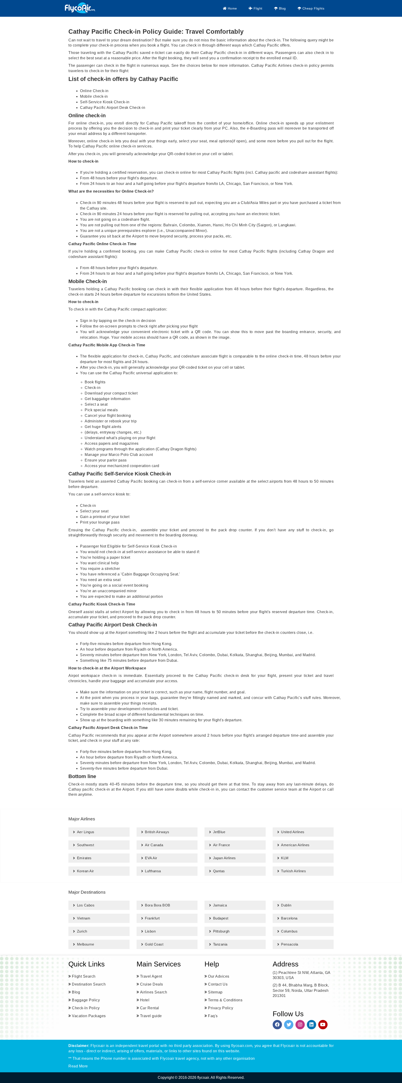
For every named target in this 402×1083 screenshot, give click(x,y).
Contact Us (218, 984)
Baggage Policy (86, 1000)
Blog (282, 8)
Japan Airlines (224, 858)
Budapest (220, 918)
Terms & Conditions (225, 1000)
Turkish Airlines (293, 871)
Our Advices (218, 976)
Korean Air (85, 871)
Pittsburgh (221, 931)
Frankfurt (152, 918)
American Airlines (295, 845)
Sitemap (215, 992)
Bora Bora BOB (157, 905)
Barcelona (289, 918)
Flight (257, 8)
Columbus (289, 931)
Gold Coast (154, 944)
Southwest (85, 845)
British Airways (157, 832)
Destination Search (89, 984)
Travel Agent (151, 976)
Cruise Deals (151, 984)
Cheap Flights (312, 8)
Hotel (145, 1000)
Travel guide (151, 1016)
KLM (285, 858)
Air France (221, 845)
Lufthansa (153, 871)
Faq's (213, 1016)
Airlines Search (153, 992)
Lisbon (150, 931)
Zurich (82, 931)
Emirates (84, 858)
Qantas (219, 871)
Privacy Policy (220, 1008)
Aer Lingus (85, 832)
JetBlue (219, 832)
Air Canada (154, 845)
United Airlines (293, 832)
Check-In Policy (86, 1008)
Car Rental (149, 1008)
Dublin (286, 905)
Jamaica (220, 905)
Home (232, 8)
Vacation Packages (89, 1016)
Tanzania (220, 944)
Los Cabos (86, 905)
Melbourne (85, 944)
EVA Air (151, 858)
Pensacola (289, 944)
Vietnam (83, 918)
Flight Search (84, 976)
